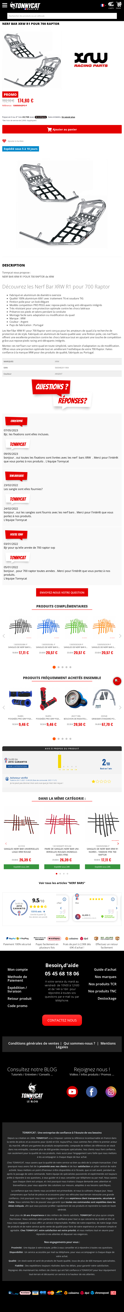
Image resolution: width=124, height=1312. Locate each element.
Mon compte (18, 969)
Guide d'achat (105, 969)
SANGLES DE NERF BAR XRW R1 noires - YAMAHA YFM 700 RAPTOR (102, 851)
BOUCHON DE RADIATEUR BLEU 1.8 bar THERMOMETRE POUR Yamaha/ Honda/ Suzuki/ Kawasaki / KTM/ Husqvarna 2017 (76, 718)
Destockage (107, 998)
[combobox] (62, 16)
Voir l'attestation (17, 766)
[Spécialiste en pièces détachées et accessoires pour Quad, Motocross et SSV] (53, 5)
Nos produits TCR (102, 984)
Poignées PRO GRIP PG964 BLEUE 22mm (20, 718)
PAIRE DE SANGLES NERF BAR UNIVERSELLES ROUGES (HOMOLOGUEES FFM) (62, 851)
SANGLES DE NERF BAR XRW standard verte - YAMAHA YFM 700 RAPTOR (76, 647)
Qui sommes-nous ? (79, 1043)
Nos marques (105, 976)
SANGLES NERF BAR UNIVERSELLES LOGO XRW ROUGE (21, 850)
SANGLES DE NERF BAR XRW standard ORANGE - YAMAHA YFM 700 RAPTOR (104, 647)
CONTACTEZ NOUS (62, 1020)
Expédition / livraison (17, 989)
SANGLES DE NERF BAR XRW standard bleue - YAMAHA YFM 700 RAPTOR (48, 647)
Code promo (17, 1005)
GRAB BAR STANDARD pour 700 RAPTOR (104, 718)
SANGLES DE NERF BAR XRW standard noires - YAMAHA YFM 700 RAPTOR (20, 647)
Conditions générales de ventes (33, 1043)
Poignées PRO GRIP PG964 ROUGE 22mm (48, 718)
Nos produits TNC (102, 991)
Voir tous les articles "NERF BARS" (62, 883)
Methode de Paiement (17, 978)
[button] (6, 203)
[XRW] (91, 60)
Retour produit (20, 998)
